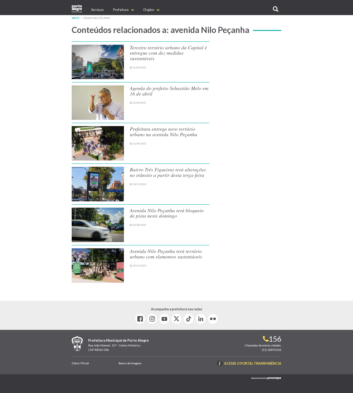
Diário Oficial (80, 363)
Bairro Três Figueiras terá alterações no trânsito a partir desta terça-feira (168, 172)
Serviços (97, 10)
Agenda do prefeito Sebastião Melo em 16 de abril (169, 91)
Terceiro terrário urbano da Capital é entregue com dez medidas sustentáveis (168, 52)
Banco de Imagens (130, 363)
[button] (275, 9)
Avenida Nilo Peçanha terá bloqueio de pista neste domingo (167, 213)
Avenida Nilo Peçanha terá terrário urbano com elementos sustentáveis (166, 254)
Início (75, 18)
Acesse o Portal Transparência (252, 363)
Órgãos (149, 10)
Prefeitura (121, 10)
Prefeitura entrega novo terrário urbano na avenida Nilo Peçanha (163, 131)
